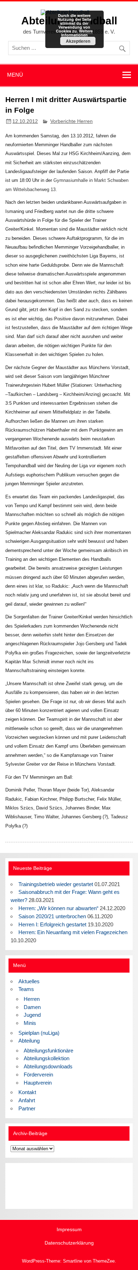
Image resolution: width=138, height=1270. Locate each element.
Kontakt (27, 1092)
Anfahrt (26, 1100)
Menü (15, 75)
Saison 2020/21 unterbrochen (52, 916)
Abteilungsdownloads (48, 1066)
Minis (30, 1023)
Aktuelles (29, 981)
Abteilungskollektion (46, 1058)
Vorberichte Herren (71, 121)
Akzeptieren (78, 41)
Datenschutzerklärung (69, 1243)
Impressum (69, 1229)
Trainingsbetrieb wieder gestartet (55, 884)
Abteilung (29, 1041)
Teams (26, 989)
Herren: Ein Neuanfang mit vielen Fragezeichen (72, 932)
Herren (32, 999)
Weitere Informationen (77, 32)
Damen (32, 1007)
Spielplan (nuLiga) (38, 1033)
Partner (26, 1108)
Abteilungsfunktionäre (48, 1051)
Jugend (32, 1015)
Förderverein (38, 1075)
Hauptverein (38, 1083)
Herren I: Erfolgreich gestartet (52, 924)
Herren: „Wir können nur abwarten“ (58, 908)
